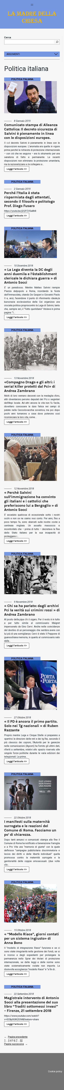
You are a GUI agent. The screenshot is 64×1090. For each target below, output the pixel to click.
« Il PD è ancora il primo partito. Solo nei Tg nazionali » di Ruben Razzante (31, 725)
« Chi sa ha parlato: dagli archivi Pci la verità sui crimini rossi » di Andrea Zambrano (32, 610)
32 (21, 1040)
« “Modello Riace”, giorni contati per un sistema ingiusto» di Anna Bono (31, 938)
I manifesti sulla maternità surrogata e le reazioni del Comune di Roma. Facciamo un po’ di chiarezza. (30, 828)
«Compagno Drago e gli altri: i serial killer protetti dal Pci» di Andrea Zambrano (29, 386)
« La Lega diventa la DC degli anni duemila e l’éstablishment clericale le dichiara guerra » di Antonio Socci (30, 276)
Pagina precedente (16, 1036)
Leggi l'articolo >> (17, 169)
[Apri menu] (32, 5)
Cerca (7, 37)
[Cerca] (57, 42)
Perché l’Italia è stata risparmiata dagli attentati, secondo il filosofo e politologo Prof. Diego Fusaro (29, 199)
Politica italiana (22, 79)
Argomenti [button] (13, 54)
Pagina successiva (16, 1044)
